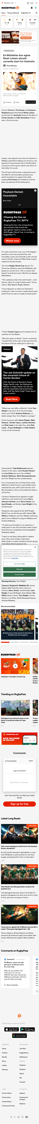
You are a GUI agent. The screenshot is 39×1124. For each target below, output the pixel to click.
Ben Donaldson (23, 118)
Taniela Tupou (13, 332)
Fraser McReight (14, 428)
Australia (17, 115)
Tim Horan (20, 110)
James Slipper (24, 420)
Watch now (12, 240)
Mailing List (23, 1057)
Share (17, 102)
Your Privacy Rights (19, 564)
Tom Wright (23, 595)
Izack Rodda (6, 504)
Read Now (12, 399)
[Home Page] (10, 8)
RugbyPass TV (26, 13)
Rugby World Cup (16, 266)
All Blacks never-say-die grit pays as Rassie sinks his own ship (14, 964)
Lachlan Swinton (28, 422)
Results (4, 1057)
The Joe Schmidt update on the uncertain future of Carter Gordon (19, 375)
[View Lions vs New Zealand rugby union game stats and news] (32, 22)
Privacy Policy (7, 1093)
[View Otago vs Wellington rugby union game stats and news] (7, 22)
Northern (23, 1065)
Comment (8, 102)
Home (4, 1049)
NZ (21, 1078)
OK (20, 205)
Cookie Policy (6, 1102)
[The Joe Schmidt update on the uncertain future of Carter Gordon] (19, 357)
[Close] (35, 547)
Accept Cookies (19, 574)
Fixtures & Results (13, 13)
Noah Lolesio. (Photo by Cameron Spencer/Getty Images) (14, 94)
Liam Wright (27, 504)
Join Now (23, 1049)
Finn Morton (12, 66)
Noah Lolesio (29, 113)
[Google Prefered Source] (29, 102)
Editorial (22, 1104)
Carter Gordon (8, 118)
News (3, 13)
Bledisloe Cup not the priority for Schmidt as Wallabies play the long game (18, 634)
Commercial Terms (8, 1106)
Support (22, 1093)
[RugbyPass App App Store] (11, 1029)
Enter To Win (26, 38)
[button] (37, 13)
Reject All (19, 569)
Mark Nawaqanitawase (26, 476)
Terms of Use (6, 1097)
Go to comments (11, 985)
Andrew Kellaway (23, 413)
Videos (4, 1065)
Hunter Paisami (28, 471)
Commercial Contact (24, 1098)
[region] (19, 562)
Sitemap (5, 1070)
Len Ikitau (9, 473)
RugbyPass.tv (24, 1053)
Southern (23, 1069)
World (22, 1074)
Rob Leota (9, 425)
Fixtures (4, 1053)
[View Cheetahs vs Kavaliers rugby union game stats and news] (20, 22)
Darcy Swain (26, 501)
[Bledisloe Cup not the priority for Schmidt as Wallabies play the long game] (17, 619)
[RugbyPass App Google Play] (27, 1029)
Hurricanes (12, 179)
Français (22, 1082)
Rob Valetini (30, 428)
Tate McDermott (19, 468)
